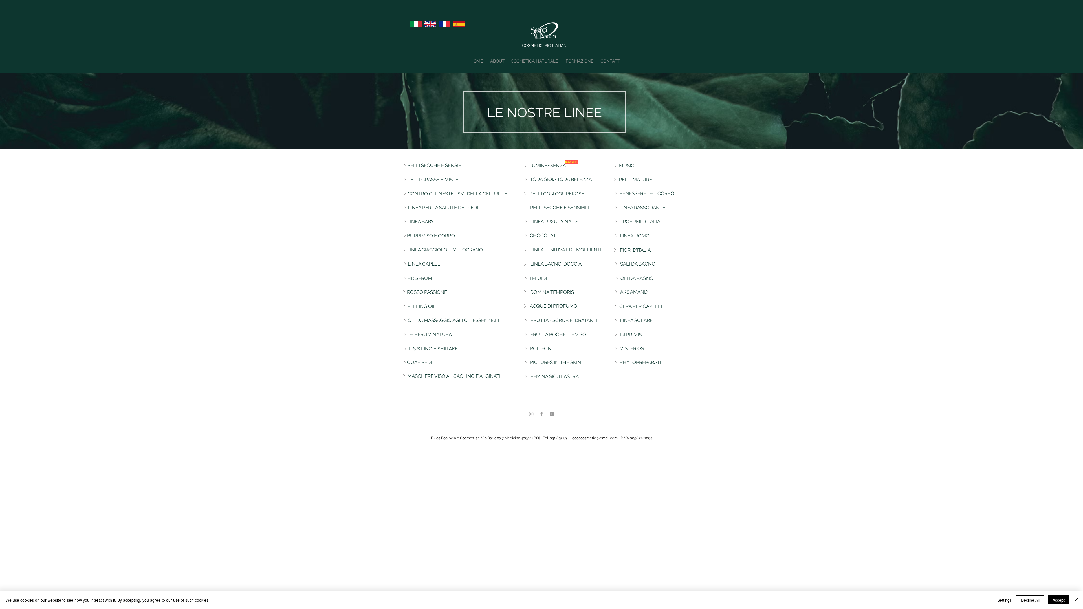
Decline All (1030, 600)
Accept (1059, 600)
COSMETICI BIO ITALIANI (544, 45)
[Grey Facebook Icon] (542, 414)
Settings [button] (1004, 600)
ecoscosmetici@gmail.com (595, 438)
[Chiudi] (1076, 599)
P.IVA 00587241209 (637, 438)
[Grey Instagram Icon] (531, 414)
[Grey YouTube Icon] (552, 414)
